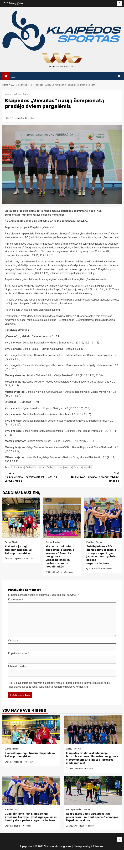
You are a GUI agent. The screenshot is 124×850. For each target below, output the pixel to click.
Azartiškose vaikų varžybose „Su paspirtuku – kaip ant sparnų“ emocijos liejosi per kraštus (92, 817)
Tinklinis (16, 542)
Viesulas (88, 467)
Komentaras (15, 599)
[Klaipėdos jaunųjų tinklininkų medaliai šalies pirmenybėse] (21, 518)
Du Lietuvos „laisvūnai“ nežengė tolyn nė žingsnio (95, 477)
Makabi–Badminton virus (50, 467)
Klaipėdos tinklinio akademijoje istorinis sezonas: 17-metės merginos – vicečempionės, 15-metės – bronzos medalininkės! (60, 556)
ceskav (31, 118)
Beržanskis (31, 467)
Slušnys (68, 467)
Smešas (78, 467)
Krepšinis (90, 542)
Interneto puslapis (18, 666)
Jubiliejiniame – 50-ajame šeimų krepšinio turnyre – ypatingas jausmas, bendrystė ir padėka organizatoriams (101, 555)
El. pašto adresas (18, 653)
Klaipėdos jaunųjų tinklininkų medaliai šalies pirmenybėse (18, 550)
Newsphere (80, 846)
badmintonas (17, 467)
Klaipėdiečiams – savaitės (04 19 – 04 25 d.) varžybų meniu (31, 477)
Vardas (13, 640)
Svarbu (26, 94)
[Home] (6, 76)
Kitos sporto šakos (13, 94)
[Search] (119, 76)
